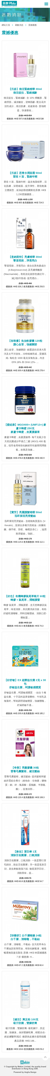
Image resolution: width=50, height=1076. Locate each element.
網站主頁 (6, 25)
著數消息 (19, 25)
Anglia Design (30, 1072)
